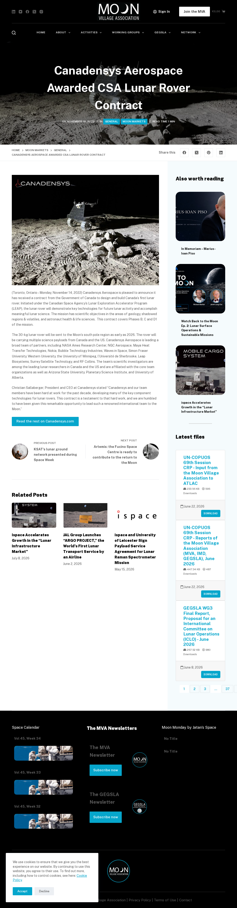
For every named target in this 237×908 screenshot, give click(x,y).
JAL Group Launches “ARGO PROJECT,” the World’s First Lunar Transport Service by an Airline (83, 546)
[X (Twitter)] (34, 11)
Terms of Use (165, 900)
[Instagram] (41, 11)
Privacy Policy (140, 900)
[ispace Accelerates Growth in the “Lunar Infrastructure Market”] (34, 515)
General (111, 121)
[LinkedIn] (13, 11)
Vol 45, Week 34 (27, 738)
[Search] (14, 33)
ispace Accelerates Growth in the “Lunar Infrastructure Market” (199, 407)
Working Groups (126, 32)
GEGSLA (160, 32)
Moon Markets (134, 121)
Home (41, 32)
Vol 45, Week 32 (27, 806)
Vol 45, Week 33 (27, 772)
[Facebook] (27, 11)
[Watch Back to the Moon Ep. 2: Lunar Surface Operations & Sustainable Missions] (200, 288)
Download (211, 513)
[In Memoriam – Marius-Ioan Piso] (200, 216)
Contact (185, 900)
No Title (171, 738)
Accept (22, 891)
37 (227, 689)
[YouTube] (20, 11)
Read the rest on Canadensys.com (45, 421)
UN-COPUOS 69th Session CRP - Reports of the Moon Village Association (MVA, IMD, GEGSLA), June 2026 (201, 545)
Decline (44, 891)
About (61, 32)
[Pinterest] (208, 152)
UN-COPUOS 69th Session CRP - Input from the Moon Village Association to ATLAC (201, 470)
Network (188, 32)
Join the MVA (194, 11)
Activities (89, 32)
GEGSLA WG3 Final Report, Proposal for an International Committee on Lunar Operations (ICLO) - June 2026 (201, 626)
